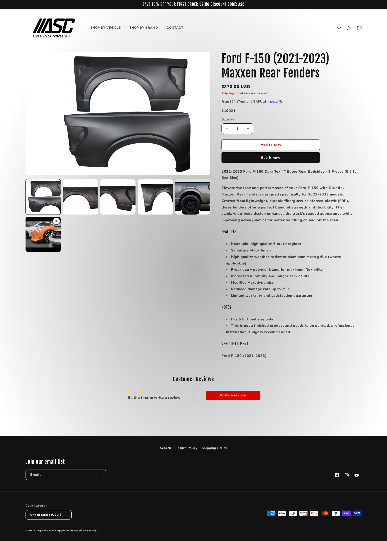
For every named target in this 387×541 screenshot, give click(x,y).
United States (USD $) (46, 515)
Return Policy (186, 448)
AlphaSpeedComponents (53, 530)
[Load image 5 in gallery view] (192, 197)
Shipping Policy (214, 448)
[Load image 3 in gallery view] (117, 197)
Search (165, 448)
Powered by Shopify (83, 530)
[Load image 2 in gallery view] (80, 197)
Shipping (227, 93)
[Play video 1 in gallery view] (43, 234)
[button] (107, 27)
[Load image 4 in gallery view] (155, 197)
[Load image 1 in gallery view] (43, 197)
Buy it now (270, 157)
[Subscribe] (101, 475)
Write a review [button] (233, 395)
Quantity (227, 120)
